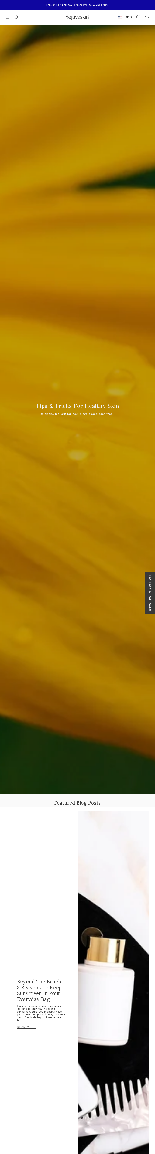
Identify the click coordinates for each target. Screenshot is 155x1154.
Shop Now (102, 4)
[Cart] (147, 17)
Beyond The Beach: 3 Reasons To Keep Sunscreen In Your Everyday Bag (39, 990)
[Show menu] (7, 17)
